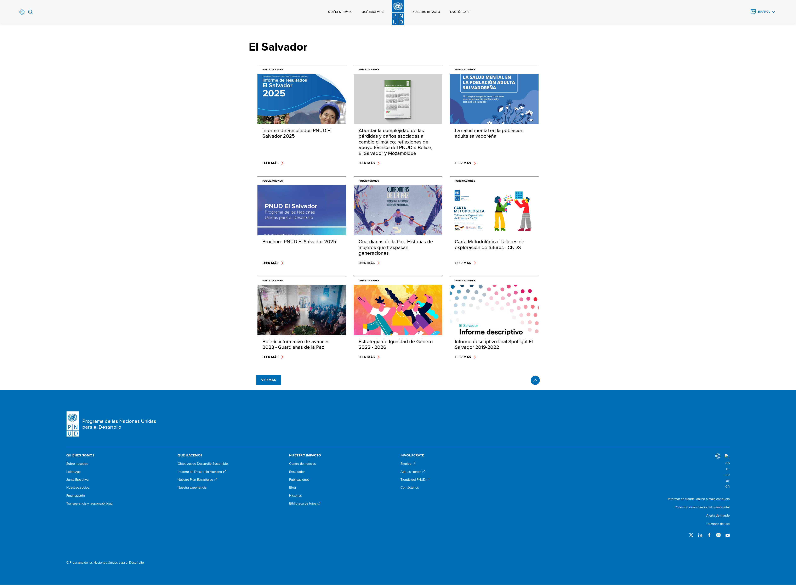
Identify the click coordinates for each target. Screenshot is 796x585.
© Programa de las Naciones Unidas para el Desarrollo (105, 562)
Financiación (75, 495)
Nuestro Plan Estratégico (196, 479)
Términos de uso (718, 523)
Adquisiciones (411, 471)
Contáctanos (409, 487)
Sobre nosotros (77, 463)
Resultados (297, 471)
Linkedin (700, 535)
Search (30, 12)
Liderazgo (73, 471)
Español (763, 11)
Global (22, 12)
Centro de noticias (302, 463)
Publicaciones (299, 479)
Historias (295, 495)
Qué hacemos (372, 12)
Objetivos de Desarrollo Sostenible (203, 463)
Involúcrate (459, 12)
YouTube (728, 535)
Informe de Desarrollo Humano (200, 471)
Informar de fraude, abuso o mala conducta (699, 498)
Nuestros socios (77, 487)
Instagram (718, 535)
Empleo (406, 463)
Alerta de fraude (718, 515)
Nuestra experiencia (192, 487)
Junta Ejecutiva (77, 479)
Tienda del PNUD (413, 479)
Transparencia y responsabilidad (89, 503)
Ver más (268, 379)
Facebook (709, 535)
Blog (292, 487)
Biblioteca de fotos (303, 503)
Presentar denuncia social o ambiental (702, 507)
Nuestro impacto (426, 12)
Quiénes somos (340, 12)
